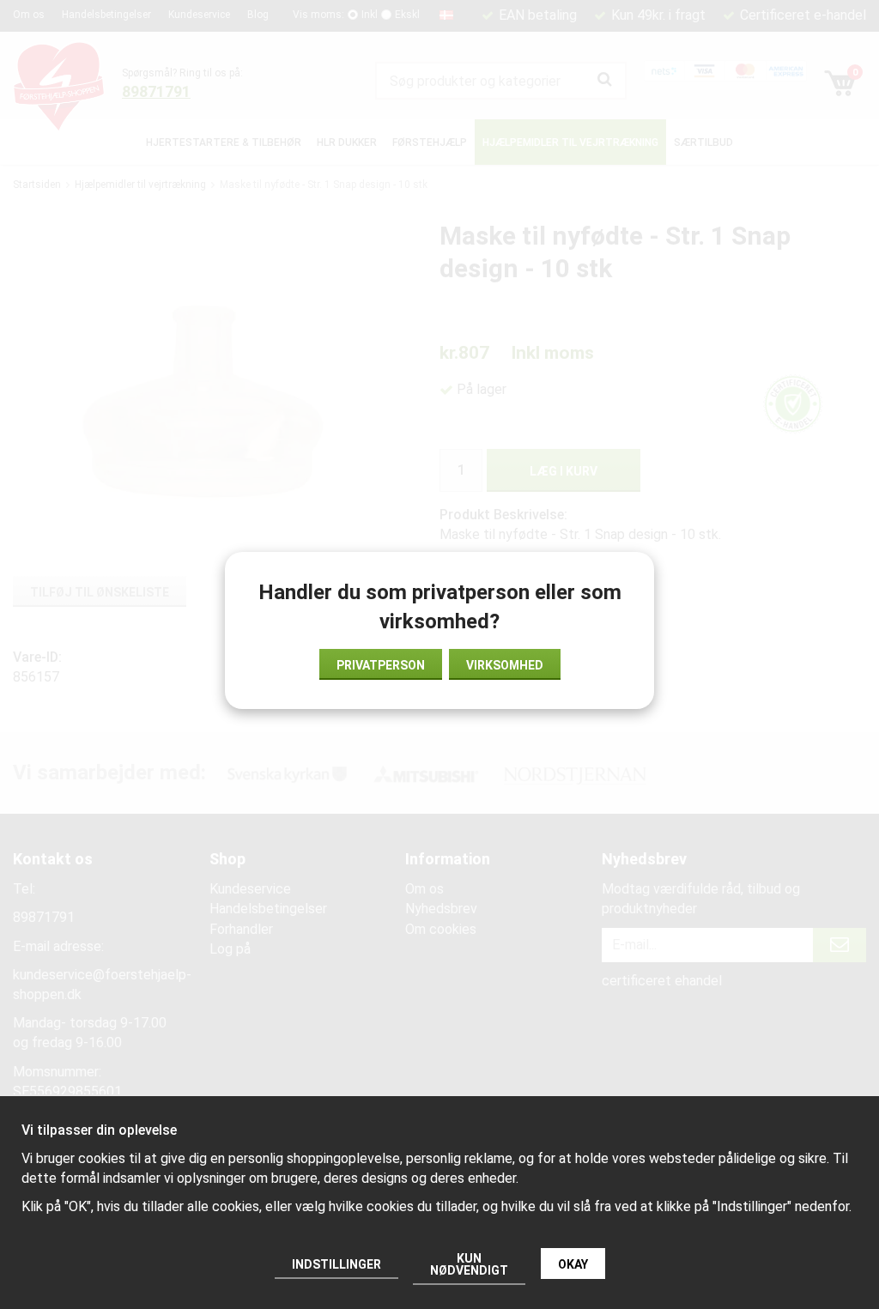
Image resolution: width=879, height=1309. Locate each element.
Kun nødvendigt (469, 1264)
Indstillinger (336, 1264)
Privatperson (380, 665)
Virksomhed (504, 665)
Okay (573, 1264)
